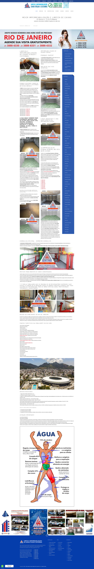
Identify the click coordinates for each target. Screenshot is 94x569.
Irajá (65, 188)
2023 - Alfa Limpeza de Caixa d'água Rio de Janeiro (31, 566)
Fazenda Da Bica (67, 86)
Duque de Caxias (70, 555)
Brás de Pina (67, 161)
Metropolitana (51, 11)
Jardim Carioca (67, 143)
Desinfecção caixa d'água (69, 58)
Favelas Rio (60, 549)
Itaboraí (69, 552)
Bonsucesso (67, 145)
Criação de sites (43, 566)
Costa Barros (67, 95)
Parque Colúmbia (67, 204)
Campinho (66, 163)
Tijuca (66, 81)
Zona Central (60, 542)
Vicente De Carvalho (68, 222)
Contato (67, 11)
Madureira (66, 193)
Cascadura (66, 122)
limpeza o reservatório (30, 171)
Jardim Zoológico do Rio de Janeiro (25, 340)
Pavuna (66, 206)
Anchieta (66, 93)
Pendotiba (69, 548)
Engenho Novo (67, 106)
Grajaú (66, 111)
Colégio (66, 168)
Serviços (41, 11)
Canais (71, 11)
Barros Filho (67, 156)
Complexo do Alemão (68, 170)
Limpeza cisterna (67, 56)
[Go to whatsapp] (2, 566)
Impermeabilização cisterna (68, 67)
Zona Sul (59, 545)
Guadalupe (66, 181)
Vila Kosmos (67, 227)
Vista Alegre (66, 229)
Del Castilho (66, 231)
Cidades (62, 11)
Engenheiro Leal (67, 177)
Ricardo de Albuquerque (68, 211)
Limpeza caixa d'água (68, 53)
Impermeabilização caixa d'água (68, 64)
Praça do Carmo (67, 127)
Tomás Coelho (67, 215)
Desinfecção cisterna (68, 60)
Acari (65, 118)
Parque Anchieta (67, 202)
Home (36, 11)
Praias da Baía (70, 549)
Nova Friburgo (70, 560)
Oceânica (69, 545)
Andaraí (66, 79)
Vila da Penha (67, 131)
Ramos (66, 152)
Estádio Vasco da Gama (23, 335)
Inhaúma (66, 186)
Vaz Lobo (66, 220)
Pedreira (66, 90)
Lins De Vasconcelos (68, 102)
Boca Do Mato (67, 97)
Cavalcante (66, 165)
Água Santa (66, 113)
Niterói (57, 11)
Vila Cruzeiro (67, 138)
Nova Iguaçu (69, 557)
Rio (45, 11)
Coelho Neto (67, 120)
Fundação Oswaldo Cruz (28, 342)
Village (66, 140)
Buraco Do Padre (67, 104)
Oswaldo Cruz (67, 197)
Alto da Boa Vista (67, 136)
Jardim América (67, 190)
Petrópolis (69, 551)
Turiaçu (66, 218)
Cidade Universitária (68, 147)
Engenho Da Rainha (68, 179)
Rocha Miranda (67, 213)
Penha (66, 129)
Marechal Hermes (67, 195)
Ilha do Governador (61, 548)
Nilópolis (69, 554)
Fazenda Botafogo (68, 115)
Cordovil (66, 172)
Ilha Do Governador (68, 154)
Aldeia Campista (67, 88)
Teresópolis (69, 558)
